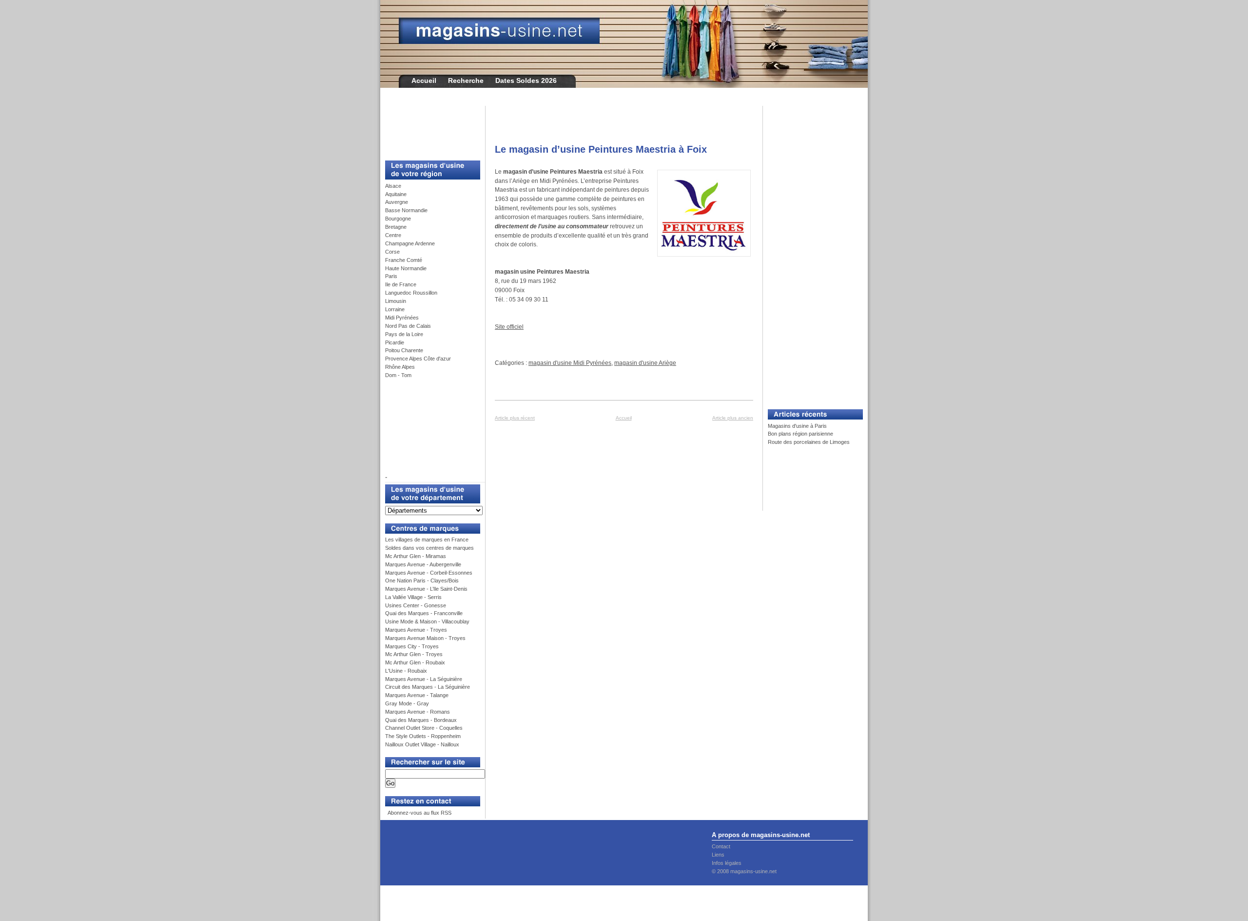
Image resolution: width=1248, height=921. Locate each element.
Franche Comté (403, 260)
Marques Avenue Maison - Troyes (425, 638)
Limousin (395, 301)
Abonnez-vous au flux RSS (419, 813)
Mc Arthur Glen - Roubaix (415, 662)
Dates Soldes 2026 (526, 80)
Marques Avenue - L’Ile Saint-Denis (426, 589)
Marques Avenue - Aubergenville (423, 564)
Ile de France (400, 284)
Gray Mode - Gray (407, 703)
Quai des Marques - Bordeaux (421, 720)
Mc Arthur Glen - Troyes (414, 654)
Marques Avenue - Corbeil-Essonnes (428, 573)
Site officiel (509, 326)
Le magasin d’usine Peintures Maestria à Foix (601, 149)
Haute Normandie (406, 268)
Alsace (393, 186)
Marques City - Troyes (412, 646)
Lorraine (395, 309)
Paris (391, 276)
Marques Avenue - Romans (417, 712)
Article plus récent (515, 417)
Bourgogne (398, 218)
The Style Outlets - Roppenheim (423, 736)
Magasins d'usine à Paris (797, 426)
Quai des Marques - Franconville (424, 613)
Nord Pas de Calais (408, 326)
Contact (721, 846)
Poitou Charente (404, 350)
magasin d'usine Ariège (645, 363)
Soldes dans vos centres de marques (429, 548)
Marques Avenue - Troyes (416, 630)
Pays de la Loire (404, 334)
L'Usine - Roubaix (406, 671)
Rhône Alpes (400, 367)
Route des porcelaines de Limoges (809, 442)
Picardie (394, 342)
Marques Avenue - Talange (416, 695)
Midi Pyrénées (402, 317)
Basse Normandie (406, 210)
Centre (393, 235)
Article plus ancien (732, 417)
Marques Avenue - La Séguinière (423, 679)
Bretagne (396, 227)
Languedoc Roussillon (411, 293)
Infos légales (726, 863)
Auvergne (396, 202)
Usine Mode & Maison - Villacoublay (427, 621)
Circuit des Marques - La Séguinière (427, 687)
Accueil (423, 80)
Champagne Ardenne (410, 243)
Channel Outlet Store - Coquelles (424, 728)
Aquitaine (396, 194)
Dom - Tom (398, 375)
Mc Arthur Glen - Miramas (415, 556)
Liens (718, 855)
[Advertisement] (429, 128)
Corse (392, 252)
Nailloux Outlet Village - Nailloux (422, 744)
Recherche (466, 80)
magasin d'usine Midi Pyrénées (569, 363)
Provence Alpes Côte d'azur (418, 358)
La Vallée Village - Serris (413, 597)
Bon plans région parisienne (800, 434)
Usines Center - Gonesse (415, 605)
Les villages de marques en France (426, 539)
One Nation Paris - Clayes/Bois (422, 580)
